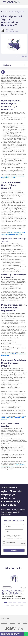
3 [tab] (14, 602)
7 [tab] (12, 605)
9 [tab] (21, 605)
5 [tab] (24, 602)
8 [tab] (17, 605)
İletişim (25, 622)
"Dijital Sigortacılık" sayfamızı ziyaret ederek (13, 465)
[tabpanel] (14, 586)
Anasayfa (4, 12)
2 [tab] (10, 602)
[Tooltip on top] (26, 56)
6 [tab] (7, 605)
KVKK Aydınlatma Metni (13, 535)
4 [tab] (19, 602)
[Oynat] (3, 72)
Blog (10, 12)
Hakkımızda (4, 622)
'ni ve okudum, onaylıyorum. (14, 537)
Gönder (14, 550)
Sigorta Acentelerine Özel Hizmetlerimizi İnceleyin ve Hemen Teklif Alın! (10, 634)
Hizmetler (12, 622)
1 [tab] (5, 602)
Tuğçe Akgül (9, 29)
